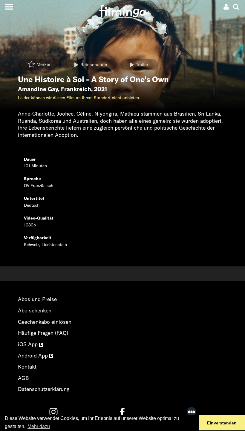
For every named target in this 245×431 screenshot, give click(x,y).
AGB (23, 378)
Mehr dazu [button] (38, 426)
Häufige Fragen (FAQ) (43, 332)
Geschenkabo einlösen (44, 321)
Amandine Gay (38, 89)
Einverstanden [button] (222, 423)
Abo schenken (34, 310)
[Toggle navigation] (9, 6)
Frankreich (76, 89)
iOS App (28, 344)
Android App (33, 355)
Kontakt (27, 366)
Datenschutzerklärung (43, 389)
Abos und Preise (37, 299)
